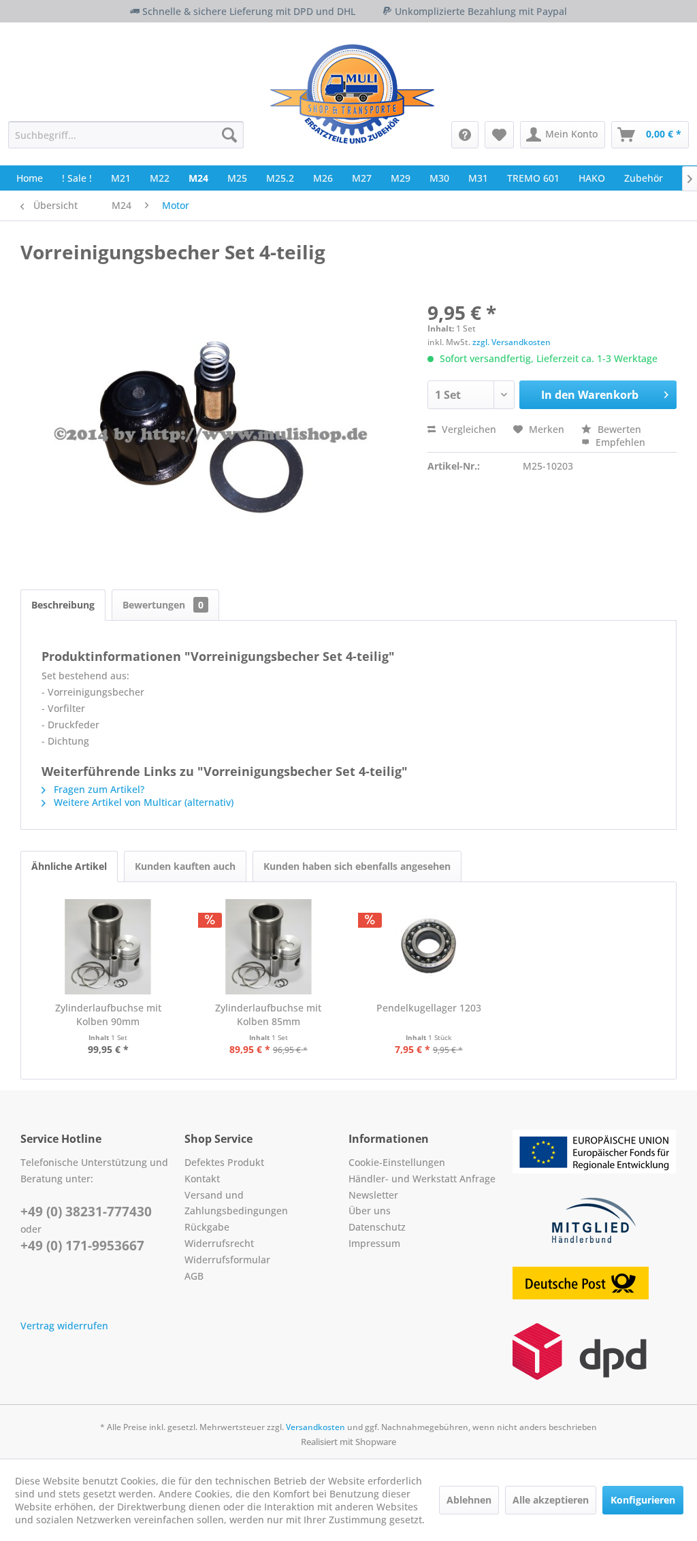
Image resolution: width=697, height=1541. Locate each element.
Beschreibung (63, 604)
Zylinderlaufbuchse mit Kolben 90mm (108, 1014)
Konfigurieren (643, 1499)
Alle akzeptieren (551, 1499)
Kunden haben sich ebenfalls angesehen (357, 866)
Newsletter (373, 1194)
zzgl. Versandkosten (511, 342)
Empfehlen (619, 442)
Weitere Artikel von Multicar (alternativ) (142, 802)
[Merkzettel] (499, 134)
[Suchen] (229, 134)
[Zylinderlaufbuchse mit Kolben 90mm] (108, 946)
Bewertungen (163, 604)
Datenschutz (377, 1226)
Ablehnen (469, 1499)
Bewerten (618, 429)
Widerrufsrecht (219, 1243)
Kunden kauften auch (185, 866)
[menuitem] (126, 134)
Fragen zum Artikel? (97, 789)
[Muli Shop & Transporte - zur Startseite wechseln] (352, 94)
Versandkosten (315, 1427)
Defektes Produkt (224, 1162)
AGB (194, 1275)
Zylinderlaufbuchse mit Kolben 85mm (268, 1014)
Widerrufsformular (227, 1259)
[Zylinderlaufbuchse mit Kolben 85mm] (269, 946)
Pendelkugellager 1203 (428, 1007)
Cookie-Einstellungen (396, 1162)
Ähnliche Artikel (69, 866)
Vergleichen (467, 429)
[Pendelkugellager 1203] (429, 946)
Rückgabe (206, 1226)
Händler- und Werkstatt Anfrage (422, 1178)
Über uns (369, 1210)
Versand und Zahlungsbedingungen (236, 1203)
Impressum (374, 1243)
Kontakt (202, 1178)
